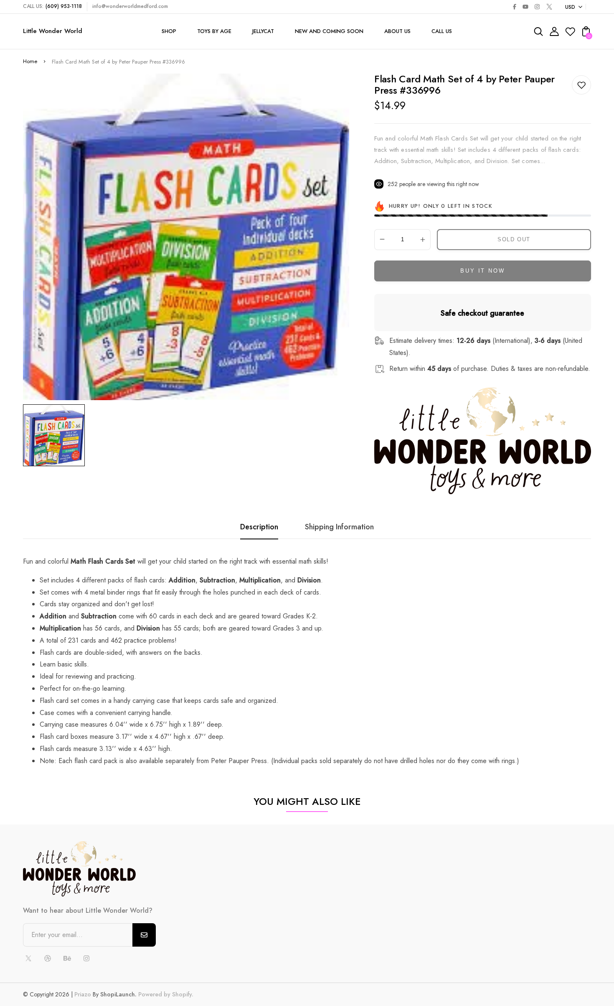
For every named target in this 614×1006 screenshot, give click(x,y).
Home (30, 61)
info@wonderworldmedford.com (130, 6)
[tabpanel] (56, 435)
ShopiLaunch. (118, 994)
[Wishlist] (570, 34)
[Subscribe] (144, 935)
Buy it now (482, 271)
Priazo (82, 994)
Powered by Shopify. (165, 994)
